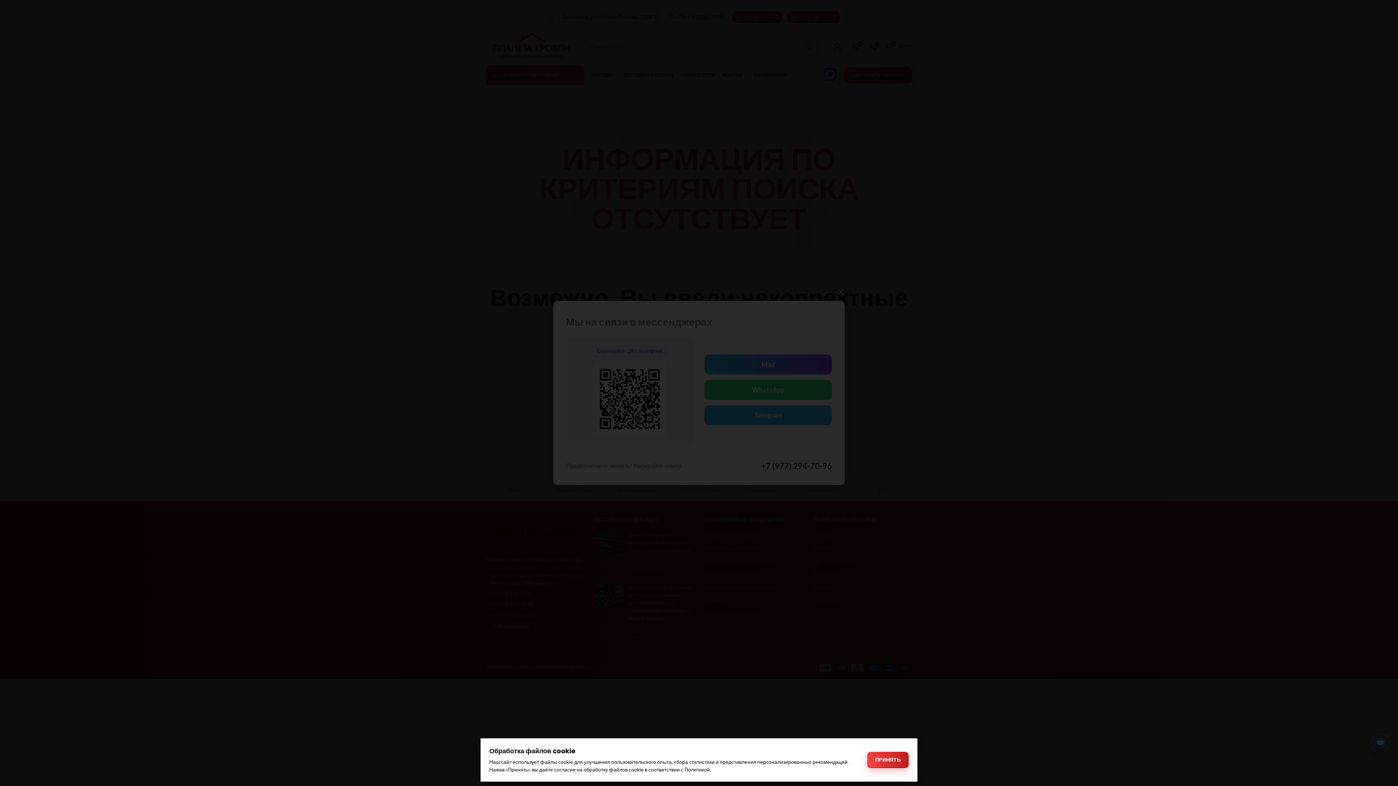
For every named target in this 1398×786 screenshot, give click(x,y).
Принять (888, 760)
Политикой (697, 769)
